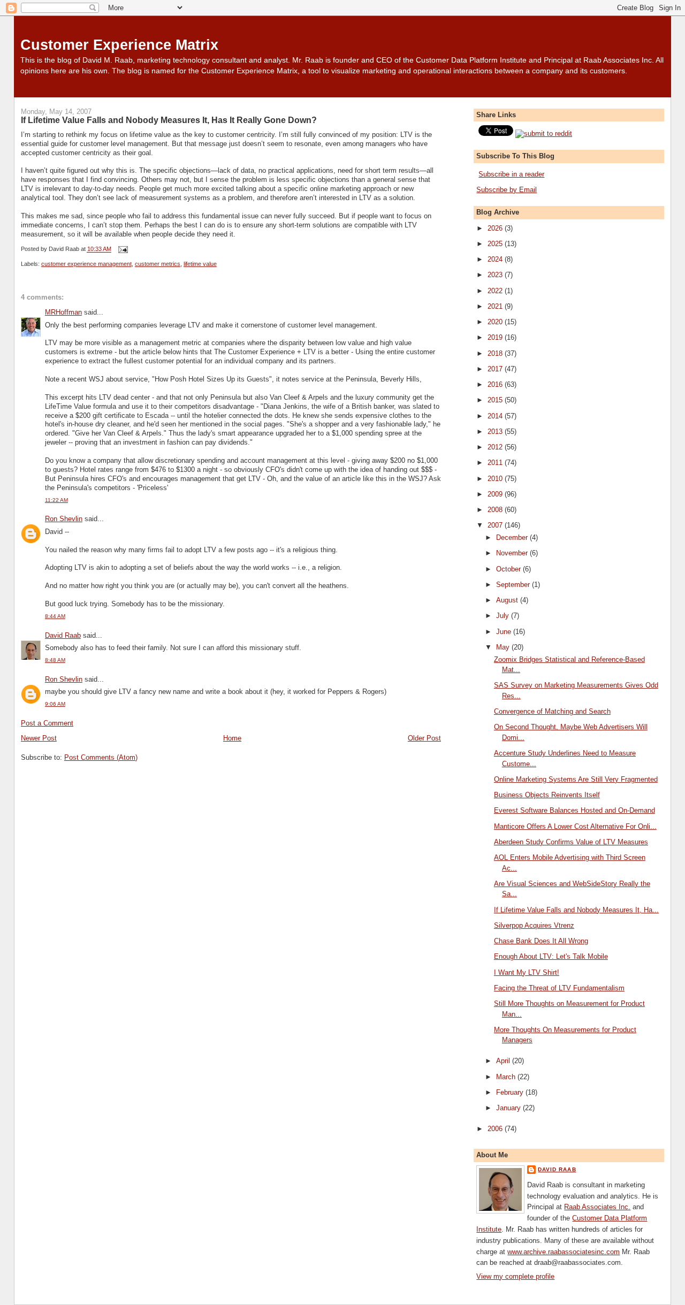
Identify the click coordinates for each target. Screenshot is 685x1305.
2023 (496, 275)
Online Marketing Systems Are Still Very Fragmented (576, 779)
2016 (496, 384)
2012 (496, 447)
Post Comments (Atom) (101, 757)
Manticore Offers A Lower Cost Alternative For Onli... (575, 826)
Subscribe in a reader (511, 174)
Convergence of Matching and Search (552, 711)
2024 (496, 259)
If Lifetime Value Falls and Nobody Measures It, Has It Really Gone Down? (169, 120)
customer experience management (86, 264)
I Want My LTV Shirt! (526, 972)
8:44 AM (55, 616)
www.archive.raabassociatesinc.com (563, 1252)
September (514, 585)
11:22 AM (56, 500)
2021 (496, 306)
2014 (496, 416)
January (509, 1108)
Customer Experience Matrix (119, 44)
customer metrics (157, 264)
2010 (496, 479)
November (513, 553)
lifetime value (200, 264)
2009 (496, 494)
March (506, 1077)
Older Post (424, 738)
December (513, 537)
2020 (496, 322)
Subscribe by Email (506, 190)
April (504, 1061)
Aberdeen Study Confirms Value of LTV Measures (571, 842)
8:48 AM (55, 660)
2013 (496, 432)
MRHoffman (63, 312)
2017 (496, 369)
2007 (496, 525)
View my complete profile (515, 1276)
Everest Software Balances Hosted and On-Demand (574, 810)
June (504, 632)
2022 (496, 291)
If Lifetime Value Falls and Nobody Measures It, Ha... (576, 910)
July (503, 616)
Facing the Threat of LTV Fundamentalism (559, 988)
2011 (496, 463)
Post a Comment (47, 723)
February (511, 1092)
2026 (496, 228)
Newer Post (39, 738)
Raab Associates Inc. (597, 1207)
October (509, 569)
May (504, 647)
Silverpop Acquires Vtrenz (534, 925)
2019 (496, 337)
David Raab (63, 635)
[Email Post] (121, 249)
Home (232, 738)
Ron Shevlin (63, 519)
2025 (496, 244)
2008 (496, 510)
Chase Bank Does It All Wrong (541, 941)
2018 (496, 353)
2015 (496, 400)
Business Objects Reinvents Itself (547, 795)
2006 (496, 1129)
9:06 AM (55, 704)
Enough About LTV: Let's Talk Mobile (551, 956)
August (508, 600)
